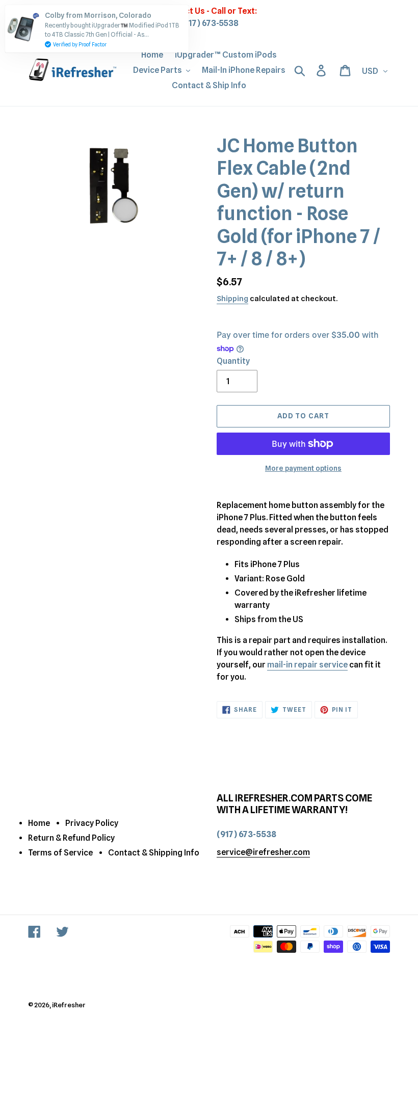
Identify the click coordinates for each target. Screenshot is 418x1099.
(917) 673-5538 (209, 23)
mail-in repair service (307, 664)
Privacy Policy (91, 823)
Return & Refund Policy (71, 838)
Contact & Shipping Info (153, 852)
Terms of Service (60, 852)
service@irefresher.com (263, 852)
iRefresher (69, 1005)
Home (39, 823)
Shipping (232, 298)
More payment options (303, 468)
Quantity (233, 361)
